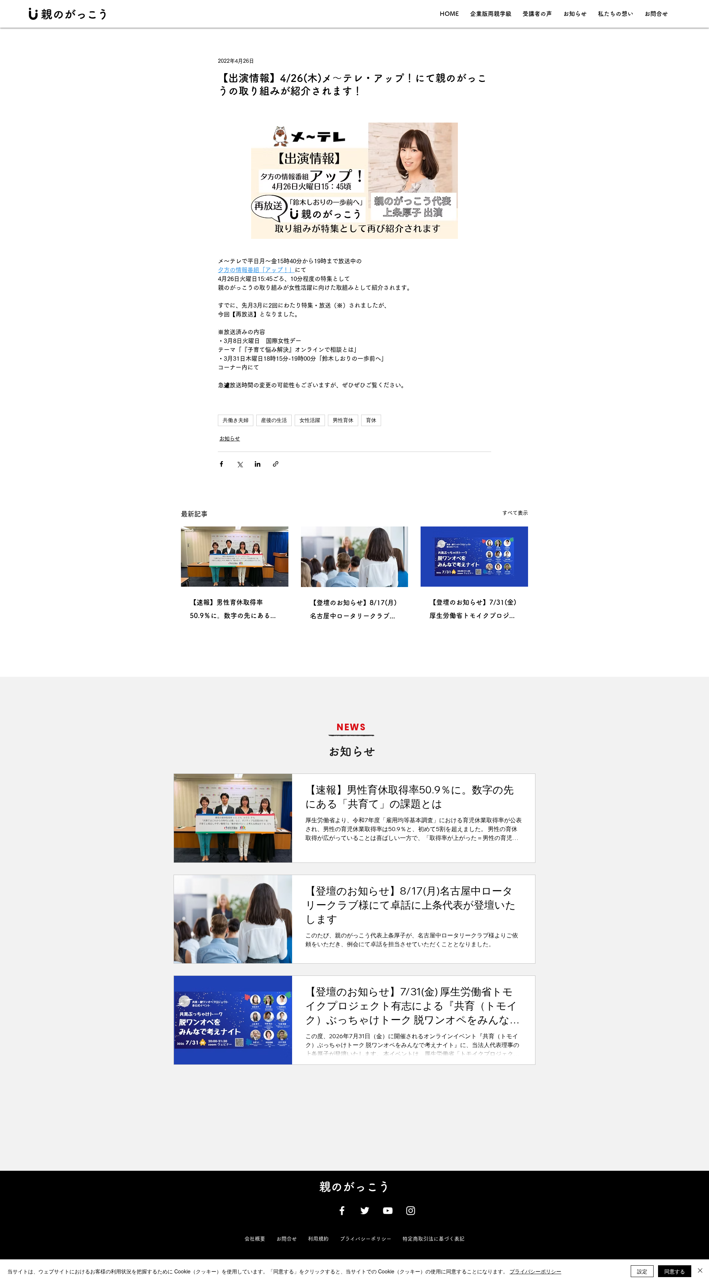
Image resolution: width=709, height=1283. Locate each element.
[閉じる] (700, 1271)
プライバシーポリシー (535, 1271)
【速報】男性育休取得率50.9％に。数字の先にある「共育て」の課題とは (230, 610)
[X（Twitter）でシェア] (239, 463)
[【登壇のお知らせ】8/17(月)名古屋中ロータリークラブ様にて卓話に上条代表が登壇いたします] (354, 556)
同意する (674, 1271)
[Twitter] (365, 1211)
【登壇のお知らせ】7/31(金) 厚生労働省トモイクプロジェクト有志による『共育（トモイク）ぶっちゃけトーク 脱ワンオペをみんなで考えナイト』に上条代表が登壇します (473, 610)
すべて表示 (515, 512)
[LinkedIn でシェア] (257, 463)
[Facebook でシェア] (221, 463)
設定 (642, 1271)
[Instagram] (411, 1211)
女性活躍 (309, 420)
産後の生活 (274, 420)
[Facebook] (342, 1211)
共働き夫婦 (236, 420)
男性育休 (343, 420)
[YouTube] (388, 1211)
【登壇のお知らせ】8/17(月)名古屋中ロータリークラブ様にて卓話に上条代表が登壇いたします (353, 610)
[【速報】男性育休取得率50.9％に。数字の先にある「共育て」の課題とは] (234, 556)
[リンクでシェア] (275, 463)
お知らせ (229, 438)
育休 (371, 420)
